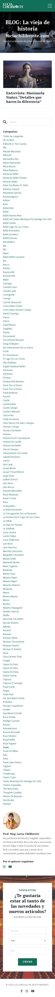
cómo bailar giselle (12, 306)
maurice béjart (10, 581)
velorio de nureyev (12, 796)
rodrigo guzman (11, 721)
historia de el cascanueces (16, 438)
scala (6, 747)
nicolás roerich (10, 623)
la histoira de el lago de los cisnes (21, 517)
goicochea (8, 415)
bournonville (9, 276)
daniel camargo (11, 313)
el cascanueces (10, 355)
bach (5, 204)
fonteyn (7, 377)
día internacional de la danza (18, 347)
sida (5, 755)
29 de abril (8, 140)
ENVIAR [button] (27, 961)
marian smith (9, 558)
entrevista (8, 370)
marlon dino (9, 573)
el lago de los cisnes (14, 358)
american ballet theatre (15, 178)
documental (9, 336)
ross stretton (9, 736)
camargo (7, 283)
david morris (9, 325)
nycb (5, 653)
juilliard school (10, 479)
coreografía (9, 294)
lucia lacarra (9, 532)
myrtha (6, 604)
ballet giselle (9, 223)
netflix (6, 615)
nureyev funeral (11, 645)
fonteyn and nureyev (13, 381)
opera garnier (10, 675)
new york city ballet (13, 619)
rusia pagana (9, 743)
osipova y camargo (12, 683)
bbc (5, 245)
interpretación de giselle (15, 453)
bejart (6, 253)
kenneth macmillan (12, 491)
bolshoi (6, 268)
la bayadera (9, 506)
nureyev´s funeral (12, 649)
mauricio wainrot (11, 585)
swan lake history (12, 762)
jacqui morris (9, 468)
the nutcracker (10, 788)
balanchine (8, 208)
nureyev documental (13, 641)
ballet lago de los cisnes (16, 227)
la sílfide (7, 521)
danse (6, 317)
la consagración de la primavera (19, 513)
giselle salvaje (10, 408)
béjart (6, 279)
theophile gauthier (12, 792)
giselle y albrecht (11, 411)
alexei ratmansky (11, 163)
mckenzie (7, 589)
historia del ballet (12, 445)
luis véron (8, 543)
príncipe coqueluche (13, 706)
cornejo (7, 298)
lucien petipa (9, 536)
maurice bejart (10, 577)
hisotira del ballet (12, 430)
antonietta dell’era (12, 193)
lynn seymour (10, 547)
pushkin (6, 709)
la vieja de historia (12, 525)
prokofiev (7, 702)
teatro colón (9, 777)
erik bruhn (8, 374)
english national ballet (14, 366)
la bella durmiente (12, 509)
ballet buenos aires (12, 215)
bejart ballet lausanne (13, 257)
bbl (4, 249)
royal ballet (9, 739)
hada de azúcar (11, 419)
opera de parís (10, 668)
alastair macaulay (12, 151)
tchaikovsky (9, 773)
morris (6, 600)
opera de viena (10, 672)
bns (4, 260)
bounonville (8, 272)
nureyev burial (10, 638)
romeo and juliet (11, 732)
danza (6, 321)
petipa (6, 690)
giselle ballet (9, 404)
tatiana (6, 770)
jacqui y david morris (13, 472)
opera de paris (10, 664)
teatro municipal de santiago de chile (22, 781)
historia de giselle (12, 441)
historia (7, 434)
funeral (6, 396)
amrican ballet (10, 181)
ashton (6, 200)
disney (6, 332)
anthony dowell (11, 189)
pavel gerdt (9, 687)
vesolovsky (8, 800)
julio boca (8, 483)
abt (4, 147)
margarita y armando (13, 555)
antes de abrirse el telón (15, 185)
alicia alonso (9, 166)
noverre (7, 630)
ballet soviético (10, 234)
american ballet (10, 174)
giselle (6, 400)
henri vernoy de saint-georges (18, 423)
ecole (6, 351)
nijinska (6, 626)
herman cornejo (11, 426)
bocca (6, 264)
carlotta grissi (10, 287)
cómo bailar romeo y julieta (17, 310)
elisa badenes (9, 362)
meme (6, 592)
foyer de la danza (12, 389)
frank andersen (10, 393)
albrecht (7, 155)
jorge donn (8, 475)
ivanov (6, 460)
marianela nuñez (11, 562)
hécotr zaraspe (10, 449)
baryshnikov (9, 242)
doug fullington (11, 343)
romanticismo (10, 728)
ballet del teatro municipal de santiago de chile (27, 219)
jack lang (7, 464)
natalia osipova (11, 611)
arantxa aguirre (10, 196)
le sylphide (8, 528)
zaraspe (7, 803)
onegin (6, 660)
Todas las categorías (13, 136)
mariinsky (7, 570)
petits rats (8, 694)
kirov (5, 502)
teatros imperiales (12, 785)
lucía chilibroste (11, 540)
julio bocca (8, 487)
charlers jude (9, 291)
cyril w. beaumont (12, 302)
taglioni (7, 766)
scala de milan (10, 751)
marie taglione (10, 566)
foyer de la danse (12, 385)
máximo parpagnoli (12, 608)
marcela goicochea (12, 551)
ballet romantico (11, 230)
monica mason (10, 596)
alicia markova (10, 170)
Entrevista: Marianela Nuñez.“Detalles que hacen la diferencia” (25, 97)
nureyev (7, 634)
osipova (7, 679)
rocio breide (9, 717)
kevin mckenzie (10, 494)
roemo (6, 724)
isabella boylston (11, 457)
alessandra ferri (10, 159)
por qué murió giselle (13, 698)
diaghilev (7, 328)
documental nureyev (13, 340)
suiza (5, 758)
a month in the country (15, 144)
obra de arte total (12, 656)
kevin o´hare (9, 498)
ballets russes (10, 238)
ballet (6, 211)
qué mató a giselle (12, 713)
